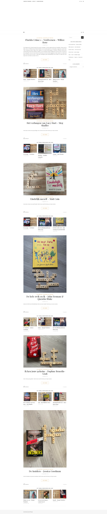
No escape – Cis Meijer (28, 154)
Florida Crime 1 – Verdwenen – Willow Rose (45, 41)
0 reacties (64, 63)
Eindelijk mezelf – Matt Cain (45, 198)
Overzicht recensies (27, 1)
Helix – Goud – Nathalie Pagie (74, 54)
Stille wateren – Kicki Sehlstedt (74, 47)
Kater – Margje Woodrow (29, 79)
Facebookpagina (40, 1)
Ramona (27, 63)
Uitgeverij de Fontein (48, 37)
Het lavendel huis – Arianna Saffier (75, 44)
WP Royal (31, 511)
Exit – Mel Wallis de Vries (44, 402)
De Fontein (39, 37)
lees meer (45, 59)
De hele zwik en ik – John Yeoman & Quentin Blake (45, 297)
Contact (34, 1)
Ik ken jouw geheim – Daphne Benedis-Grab (45, 372)
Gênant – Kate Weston (58, 154)
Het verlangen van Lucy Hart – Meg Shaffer (45, 124)
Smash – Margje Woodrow (59, 500)
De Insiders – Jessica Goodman (45, 471)
